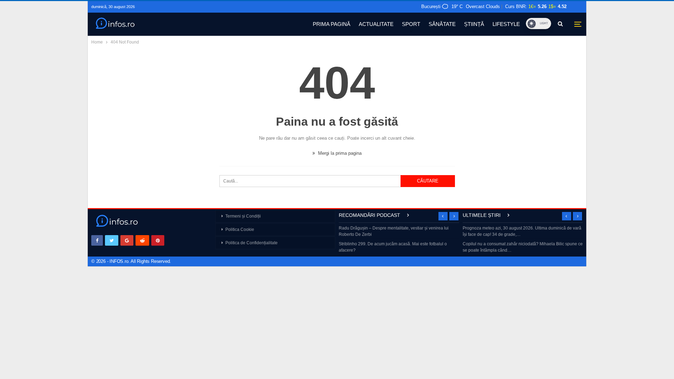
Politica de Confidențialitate (251, 242)
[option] (399, 240)
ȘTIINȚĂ (474, 24)
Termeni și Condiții (243, 216)
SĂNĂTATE (442, 24)
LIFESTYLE (506, 24)
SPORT (411, 24)
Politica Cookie (239, 229)
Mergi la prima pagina (339, 153)
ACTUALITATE (376, 24)
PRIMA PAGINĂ (331, 24)
